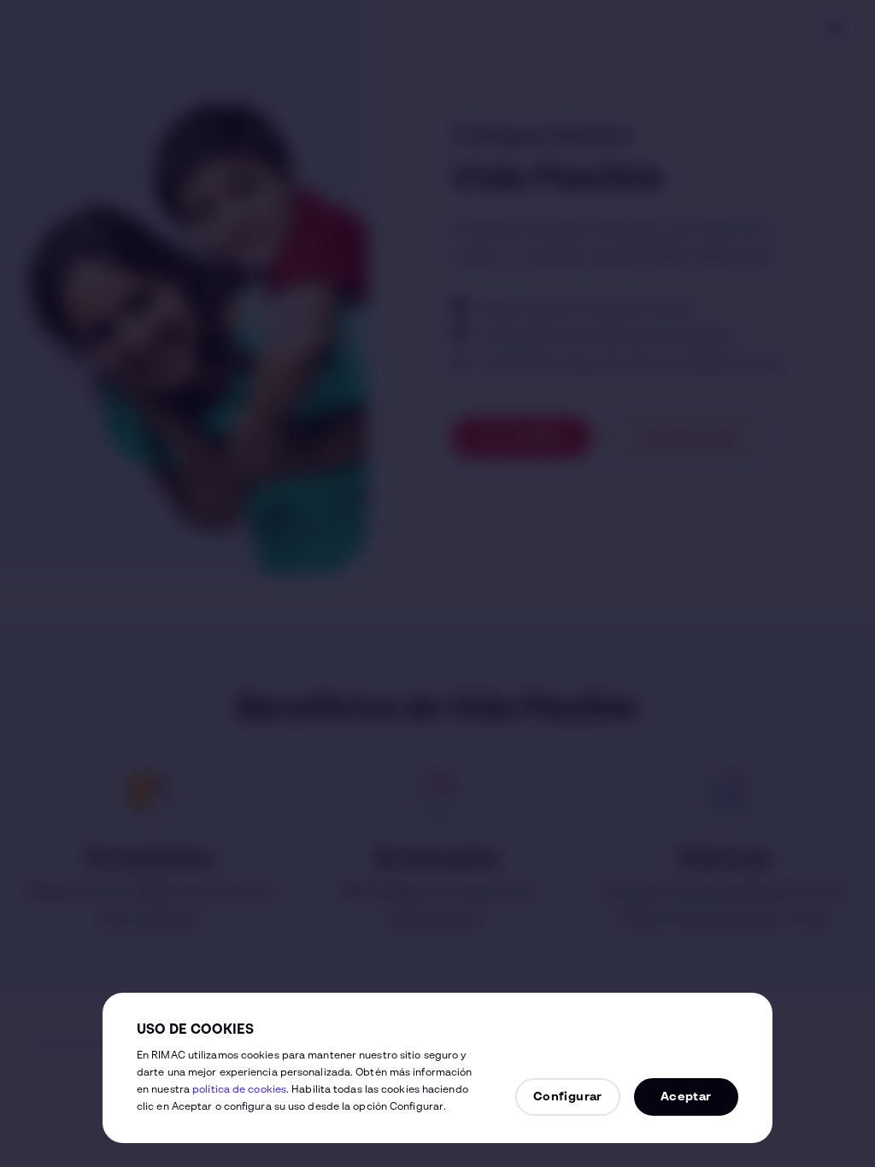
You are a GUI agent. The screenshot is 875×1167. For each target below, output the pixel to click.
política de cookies (239, 1090)
